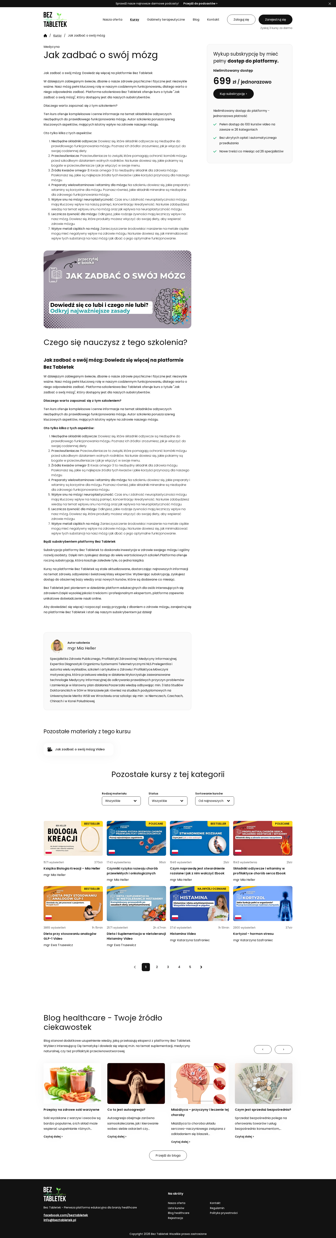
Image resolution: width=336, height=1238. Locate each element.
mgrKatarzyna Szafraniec (190, 940)
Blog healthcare (178, 1213)
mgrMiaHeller (55, 875)
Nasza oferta (176, 1203)
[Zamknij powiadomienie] (329, 3)
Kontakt (215, 1203)
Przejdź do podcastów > (200, 3)
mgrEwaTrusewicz (58, 945)
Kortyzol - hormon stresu (253, 934)
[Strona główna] (45, 35)
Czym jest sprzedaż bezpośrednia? (199, 1109)
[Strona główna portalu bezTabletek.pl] (69, 19)
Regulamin (217, 1208)
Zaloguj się (241, 19)
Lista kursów (176, 1208)
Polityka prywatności (224, 1213)
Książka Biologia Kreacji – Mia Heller (72, 868)
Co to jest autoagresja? (62, 1109)
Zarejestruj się (275, 19)
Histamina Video (183, 934)
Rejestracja (175, 1218)
